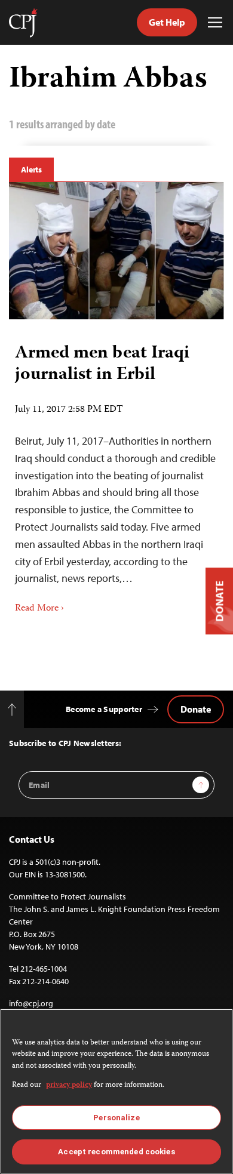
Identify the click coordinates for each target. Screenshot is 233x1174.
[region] (116, 1091)
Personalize (116, 1117)
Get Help (167, 22)
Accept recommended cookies (116, 1151)
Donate (195, 709)
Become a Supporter (104, 709)
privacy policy (69, 1085)
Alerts (31, 169)
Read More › (39, 609)
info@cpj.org (31, 1003)
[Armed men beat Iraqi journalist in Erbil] (116, 250)
